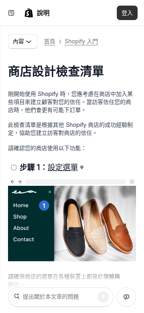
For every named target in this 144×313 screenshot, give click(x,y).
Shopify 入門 (81, 41)
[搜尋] (103, 297)
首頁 (49, 41)
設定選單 (63, 167)
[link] (37, 13)
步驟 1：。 (53, 167)
